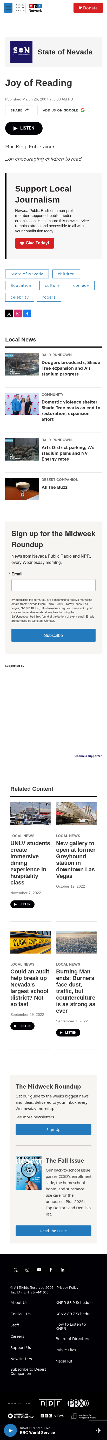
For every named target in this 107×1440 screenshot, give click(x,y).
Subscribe (53, 635)
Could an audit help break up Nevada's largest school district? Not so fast (29, 987)
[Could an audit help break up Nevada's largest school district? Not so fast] (30, 942)
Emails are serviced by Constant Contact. (52, 618)
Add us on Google (60, 110)
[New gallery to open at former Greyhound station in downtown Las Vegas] (76, 813)
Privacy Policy (67, 1287)
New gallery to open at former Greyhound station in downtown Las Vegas (76, 859)
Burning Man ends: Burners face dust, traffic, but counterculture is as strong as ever (75, 991)
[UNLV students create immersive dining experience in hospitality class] (30, 813)
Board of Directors (72, 1339)
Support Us (20, 1348)
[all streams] (100, 1430)
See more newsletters (35, 1116)
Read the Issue (53, 1230)
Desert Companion (60, 479)
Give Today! (37, 243)
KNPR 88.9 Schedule (74, 1303)
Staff (14, 1325)
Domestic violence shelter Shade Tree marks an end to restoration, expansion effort (71, 410)
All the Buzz (55, 487)
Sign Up (53, 1129)
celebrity (20, 297)
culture (52, 285)
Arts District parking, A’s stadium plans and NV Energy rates (68, 453)
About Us (19, 1303)
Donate (90, 7)
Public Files (66, 1350)
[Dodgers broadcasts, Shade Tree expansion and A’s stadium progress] (22, 364)
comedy (81, 285)
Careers (17, 1337)
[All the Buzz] (22, 489)
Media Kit (64, 1361)
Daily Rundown (57, 354)
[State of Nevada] (21, 52)
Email (16, 574)
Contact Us (20, 1314)
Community (52, 394)
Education (21, 285)
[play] (10, 1430)
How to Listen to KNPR (71, 1327)
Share (17, 110)
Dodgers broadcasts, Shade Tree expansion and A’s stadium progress (71, 368)
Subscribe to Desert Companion (28, 1372)
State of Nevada (65, 52)
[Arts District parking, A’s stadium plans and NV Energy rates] (22, 449)
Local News (22, 835)
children (66, 274)
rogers (49, 297)
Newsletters (21, 1359)
